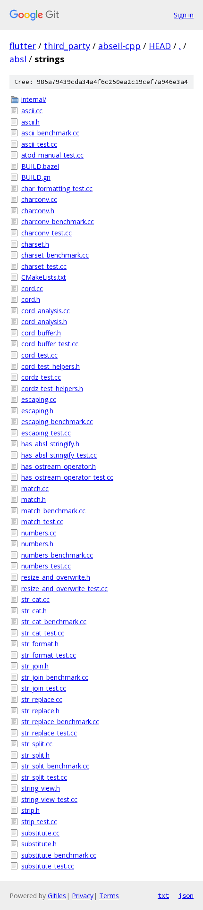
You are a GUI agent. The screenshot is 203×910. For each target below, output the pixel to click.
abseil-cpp (119, 45)
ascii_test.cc (39, 144)
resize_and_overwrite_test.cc (64, 588)
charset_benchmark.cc (55, 254)
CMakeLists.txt (43, 277)
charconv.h (37, 210)
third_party (67, 45)
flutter (22, 45)
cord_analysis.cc (45, 310)
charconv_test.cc (46, 232)
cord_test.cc (39, 355)
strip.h (30, 810)
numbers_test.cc (46, 565)
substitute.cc (40, 832)
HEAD (160, 45)
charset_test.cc (44, 266)
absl (17, 59)
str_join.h (35, 665)
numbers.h (37, 543)
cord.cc (32, 288)
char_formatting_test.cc (57, 188)
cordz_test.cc (41, 377)
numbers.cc (38, 532)
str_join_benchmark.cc (54, 677)
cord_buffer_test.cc (49, 343)
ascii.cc (31, 110)
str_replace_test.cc (49, 732)
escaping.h (37, 410)
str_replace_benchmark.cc (60, 721)
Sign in (184, 14)
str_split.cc (36, 743)
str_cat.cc (35, 599)
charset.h (35, 244)
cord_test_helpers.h (50, 366)
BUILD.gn (36, 177)
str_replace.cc (41, 699)
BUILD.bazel (40, 166)
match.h (33, 499)
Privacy (82, 895)
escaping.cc (38, 399)
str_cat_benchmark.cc (53, 621)
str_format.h (40, 643)
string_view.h (40, 788)
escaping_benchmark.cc (57, 421)
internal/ (33, 99)
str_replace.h (40, 710)
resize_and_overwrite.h (55, 577)
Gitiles (57, 895)
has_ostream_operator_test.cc (67, 477)
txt (163, 895)
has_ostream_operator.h (58, 466)
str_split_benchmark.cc (55, 765)
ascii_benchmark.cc (50, 132)
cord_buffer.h (41, 332)
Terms (109, 895)
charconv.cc (39, 199)
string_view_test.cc (49, 799)
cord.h (30, 299)
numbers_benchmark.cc (57, 555)
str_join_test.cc (43, 688)
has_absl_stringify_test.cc (59, 455)
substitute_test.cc (47, 865)
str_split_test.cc (44, 777)
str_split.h (35, 755)
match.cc (35, 488)
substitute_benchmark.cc (58, 855)
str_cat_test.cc (42, 632)
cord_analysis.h (44, 321)
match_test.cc (42, 521)
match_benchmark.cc (53, 510)
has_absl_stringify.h (50, 443)
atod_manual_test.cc (52, 154)
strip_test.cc (39, 821)
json (186, 895)
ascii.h (30, 121)
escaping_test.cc (46, 432)
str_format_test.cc (48, 655)
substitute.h (39, 843)
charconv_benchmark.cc (57, 221)
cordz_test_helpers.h (52, 388)
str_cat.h (34, 610)
